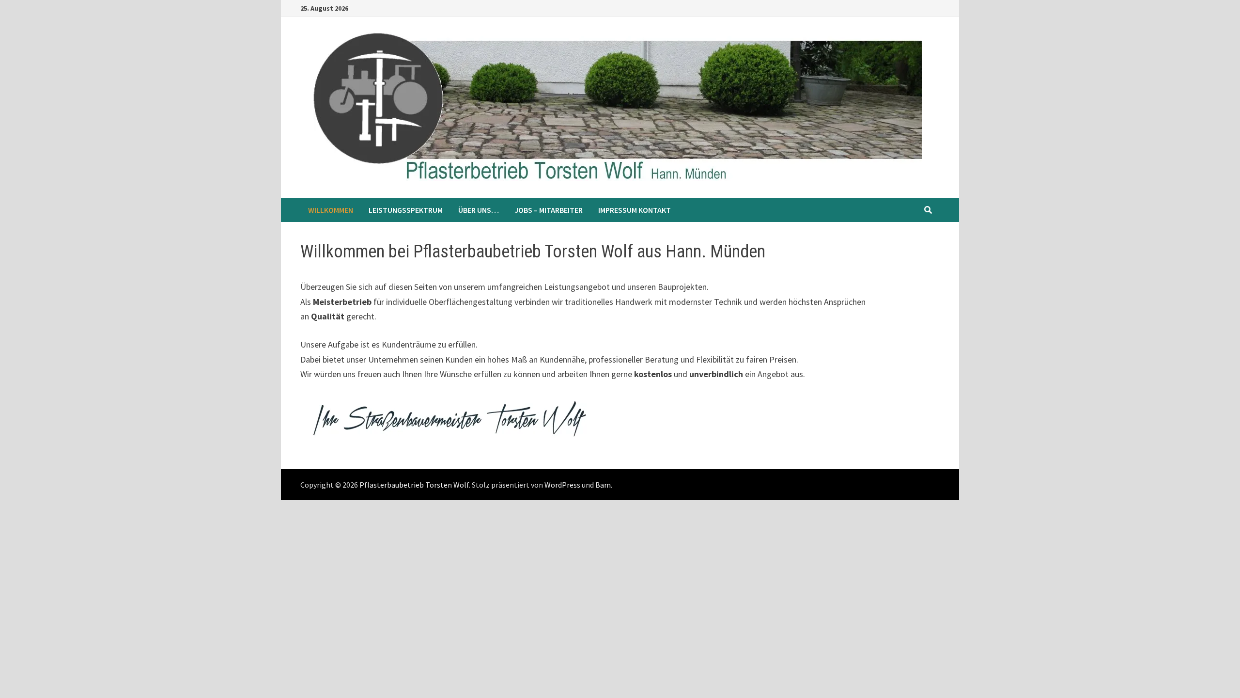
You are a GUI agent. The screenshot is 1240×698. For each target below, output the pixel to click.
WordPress (562, 485)
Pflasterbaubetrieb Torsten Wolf (414, 485)
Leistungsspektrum (406, 210)
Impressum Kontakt (634, 210)
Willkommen (330, 210)
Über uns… (478, 210)
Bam (603, 485)
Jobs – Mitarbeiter (548, 210)
